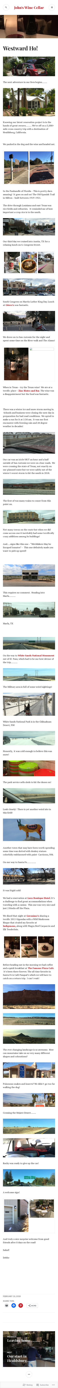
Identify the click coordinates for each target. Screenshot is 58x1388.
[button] (16, 167)
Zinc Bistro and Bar (28, 390)
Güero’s (10, 305)
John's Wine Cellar (29, 7)
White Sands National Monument (36, 655)
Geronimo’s (32, 915)
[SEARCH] (6, 7)
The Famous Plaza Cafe (41, 968)
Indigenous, (9, 925)
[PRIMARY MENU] (52, 7)
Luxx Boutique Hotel (38, 898)
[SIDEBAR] (29, 1374)
